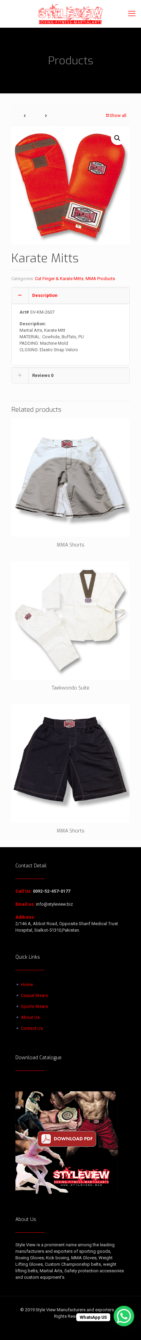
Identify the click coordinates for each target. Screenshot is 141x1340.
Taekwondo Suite (70, 688)
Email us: (25, 904)
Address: (25, 917)
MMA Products (100, 278)
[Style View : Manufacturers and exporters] (70, 13)
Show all (118, 115)
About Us (30, 1017)
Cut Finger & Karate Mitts (59, 278)
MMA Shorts (71, 545)
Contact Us (32, 1028)
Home (27, 984)
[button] (118, 138)
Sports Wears (34, 1006)
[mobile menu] (132, 13)
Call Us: (23, 891)
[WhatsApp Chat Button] (124, 1316)
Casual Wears (34, 995)
